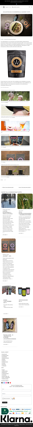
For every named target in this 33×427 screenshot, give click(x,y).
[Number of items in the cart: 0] (31, 7)
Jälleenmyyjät (4, 372)
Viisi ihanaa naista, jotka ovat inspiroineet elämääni (8, 90)
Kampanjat (14, 39)
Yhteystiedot (4, 374)
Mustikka (3, 359)
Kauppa (3, 369)
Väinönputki (4, 365)
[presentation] (8, 201)
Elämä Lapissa (5, 209)
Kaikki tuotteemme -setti (7, 301)
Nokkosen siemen (5, 361)
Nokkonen (4, 360)
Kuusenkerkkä (4, 356)
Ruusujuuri (4, 364)
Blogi (12, 39)
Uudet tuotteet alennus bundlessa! (5, 149)
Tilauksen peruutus (5, 378)
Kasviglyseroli (4, 354)
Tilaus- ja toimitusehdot (6, 377)
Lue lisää (5, 234)
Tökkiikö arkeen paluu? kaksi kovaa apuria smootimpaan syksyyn (10, 164)
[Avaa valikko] (1, 7)
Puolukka (3, 363)
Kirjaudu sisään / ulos (5, 376)
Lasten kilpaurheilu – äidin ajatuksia (8, 212)
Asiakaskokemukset (5, 373)
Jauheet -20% (7, 256)
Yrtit (20, 210)
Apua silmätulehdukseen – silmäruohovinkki (25, 213)
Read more (7, 102)
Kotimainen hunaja (5, 355)
